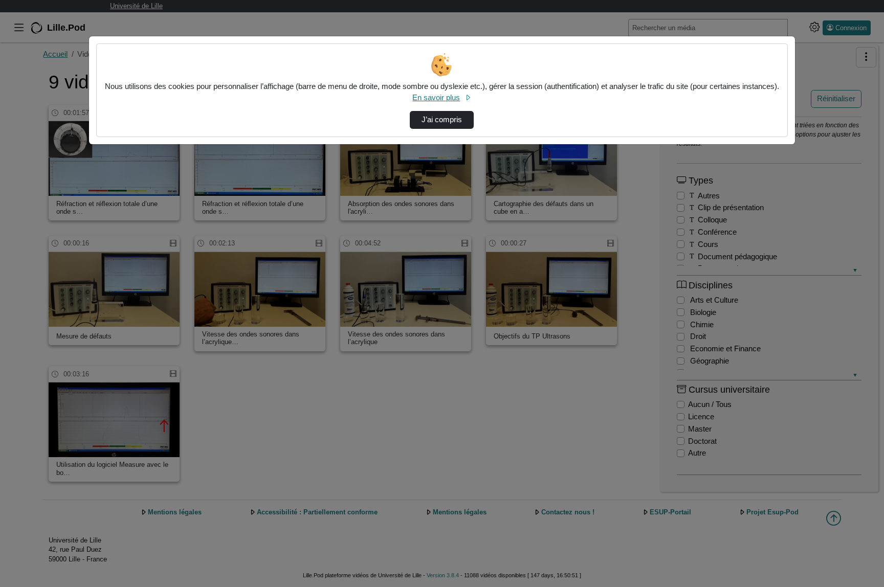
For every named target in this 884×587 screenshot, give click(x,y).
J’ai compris (442, 120)
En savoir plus (436, 98)
